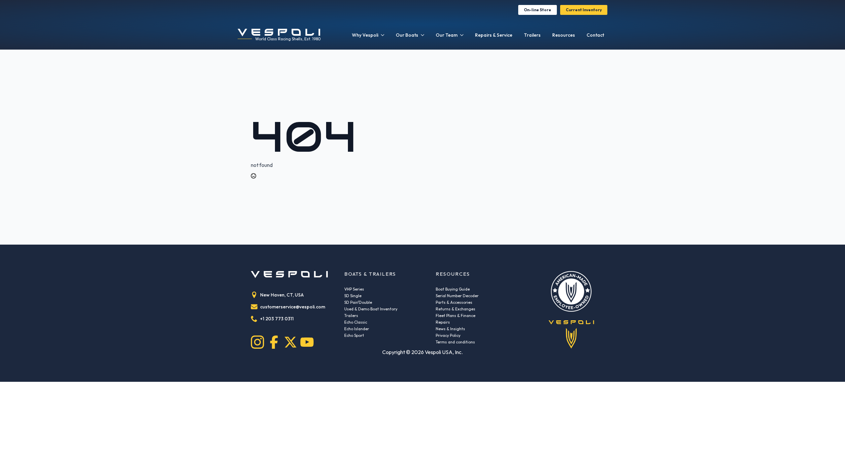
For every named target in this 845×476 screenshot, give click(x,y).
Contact (595, 35)
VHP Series (354, 289)
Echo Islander (356, 328)
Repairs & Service (493, 35)
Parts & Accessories (454, 302)
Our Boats (407, 35)
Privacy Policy (448, 335)
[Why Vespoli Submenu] (383, 35)
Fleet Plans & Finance (455, 315)
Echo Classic (355, 322)
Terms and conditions (455, 341)
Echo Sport (354, 335)
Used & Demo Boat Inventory (370, 308)
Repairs (443, 322)
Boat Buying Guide (453, 289)
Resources (563, 35)
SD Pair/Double (358, 302)
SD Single (352, 295)
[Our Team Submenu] (462, 35)
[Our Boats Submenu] (422, 35)
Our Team (446, 35)
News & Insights (450, 328)
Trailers (532, 35)
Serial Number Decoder (457, 295)
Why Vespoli (365, 35)
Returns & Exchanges (455, 308)
